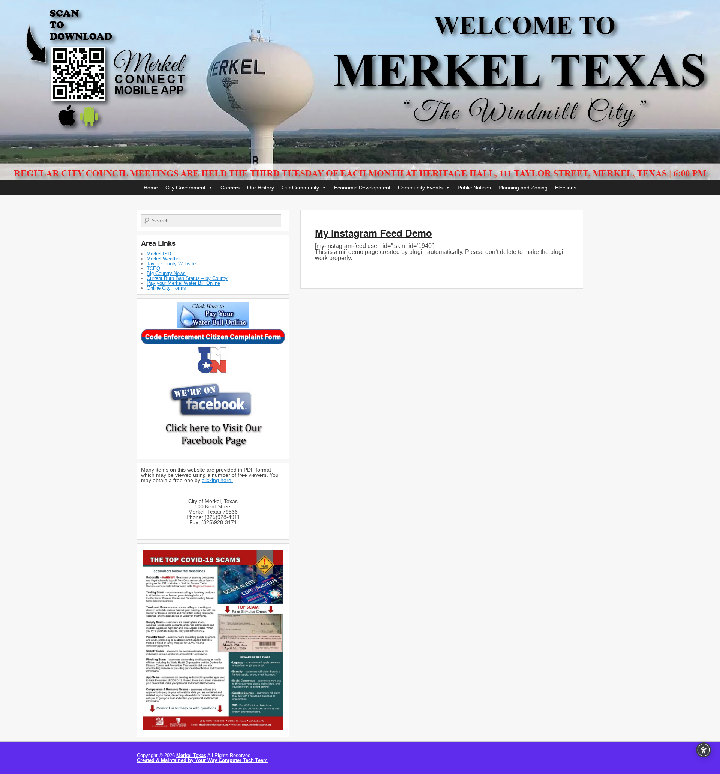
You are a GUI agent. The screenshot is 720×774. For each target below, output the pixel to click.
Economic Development (362, 188)
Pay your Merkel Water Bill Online (183, 283)
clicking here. (217, 480)
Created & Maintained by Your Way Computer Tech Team (202, 760)
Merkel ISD (159, 254)
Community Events (420, 188)
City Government (185, 188)
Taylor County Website (171, 263)
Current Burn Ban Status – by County (187, 278)
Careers (230, 188)
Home (151, 188)
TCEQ (153, 268)
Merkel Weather (164, 259)
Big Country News (166, 273)
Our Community (300, 188)
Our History (260, 188)
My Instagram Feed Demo (373, 233)
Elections (565, 188)
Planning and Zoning (523, 188)
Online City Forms (166, 288)
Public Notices (474, 188)
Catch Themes (566, 755)
